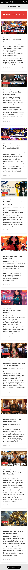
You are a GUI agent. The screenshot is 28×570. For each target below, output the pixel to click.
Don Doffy (5, 230)
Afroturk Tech (7, 2)
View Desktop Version (15, 567)
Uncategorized (6, 30)
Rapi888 (5, 192)
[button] (26, 2)
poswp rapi (6, 67)
